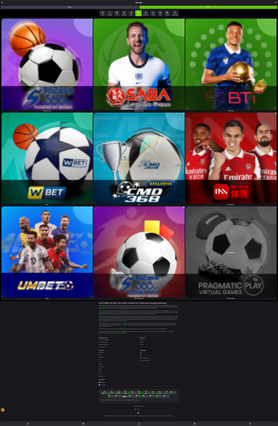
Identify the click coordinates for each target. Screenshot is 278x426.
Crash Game (145, 14)
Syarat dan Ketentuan (104, 344)
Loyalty (141, 342)
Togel (102, 14)
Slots (117, 14)
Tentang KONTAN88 (103, 342)
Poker (160, 14)
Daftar (208, 7)
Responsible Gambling (104, 339)
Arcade (153, 14)
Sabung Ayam (175, 14)
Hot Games (109, 14)
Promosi (142, 339)
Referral (141, 344)
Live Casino (124, 14)
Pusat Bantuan (102, 347)
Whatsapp (103, 384)
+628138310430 (145, 358)
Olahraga (138, 14)
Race (131, 14)
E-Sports (167, 14)
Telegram (103, 382)
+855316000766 (145, 360)
